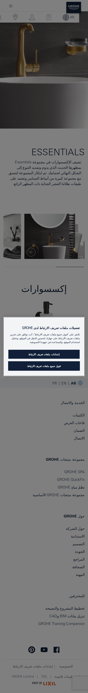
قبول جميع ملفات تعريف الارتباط (44, 365)
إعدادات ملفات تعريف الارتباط (44, 354)
